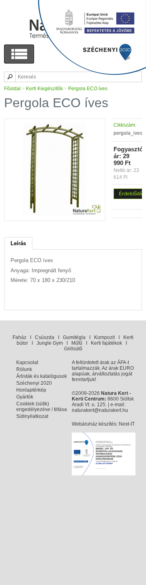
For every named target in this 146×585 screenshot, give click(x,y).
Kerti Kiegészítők (44, 88)
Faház (19, 337)
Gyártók (24, 397)
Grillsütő (73, 349)
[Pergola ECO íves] (55, 213)
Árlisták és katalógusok (41, 376)
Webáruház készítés (94, 424)
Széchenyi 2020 (34, 383)
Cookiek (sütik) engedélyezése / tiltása (41, 406)
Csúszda (44, 337)
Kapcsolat (27, 362)
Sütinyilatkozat (32, 416)
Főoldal (12, 88)
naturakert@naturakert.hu (100, 410)
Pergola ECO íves (87, 88)
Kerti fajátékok (106, 343)
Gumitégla (74, 337)
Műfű (76, 343)
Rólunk (24, 369)
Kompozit (104, 337)
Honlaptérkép (31, 390)
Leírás (18, 243)
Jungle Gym (49, 343)
